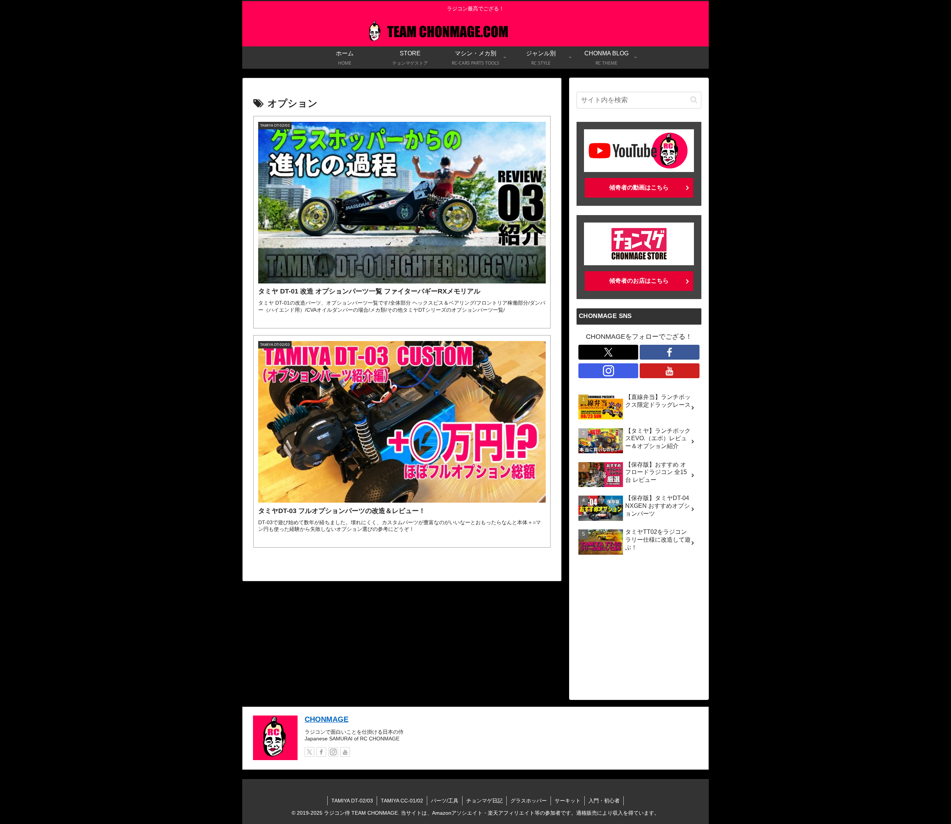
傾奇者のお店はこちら (639, 281)
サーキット (568, 801)
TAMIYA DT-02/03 (352, 801)
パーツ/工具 (444, 801)
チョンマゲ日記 (484, 801)
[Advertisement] (639, 631)
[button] (693, 99)
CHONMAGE (326, 719)
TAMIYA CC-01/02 (402, 801)
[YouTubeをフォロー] (670, 370)
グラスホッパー (528, 801)
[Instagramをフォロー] (608, 370)
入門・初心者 (604, 801)
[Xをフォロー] (608, 352)
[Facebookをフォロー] (670, 352)
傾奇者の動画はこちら (639, 187)
